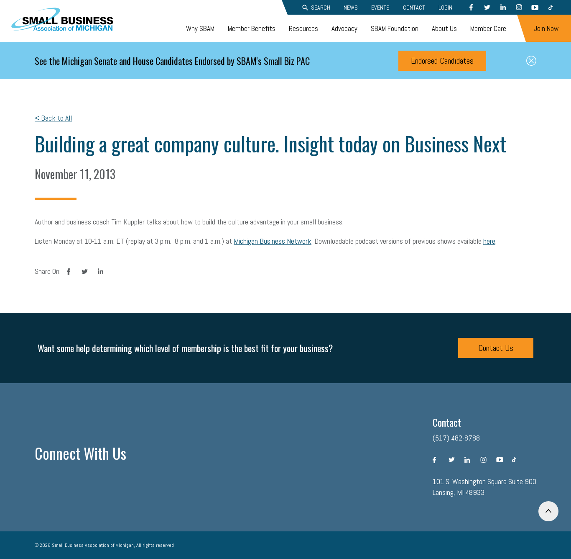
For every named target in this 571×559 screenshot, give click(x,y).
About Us (444, 28)
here (489, 241)
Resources (303, 28)
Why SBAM (200, 28)
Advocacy (344, 28)
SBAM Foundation (394, 28)
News (351, 7)
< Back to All (53, 118)
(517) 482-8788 (456, 438)
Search (320, 7)
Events (380, 7)
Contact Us (495, 348)
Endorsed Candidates (442, 60)
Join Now (546, 28)
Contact (414, 7)
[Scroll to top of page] (548, 511)
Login (445, 7)
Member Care (488, 28)
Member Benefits (251, 28)
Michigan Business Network (272, 241)
